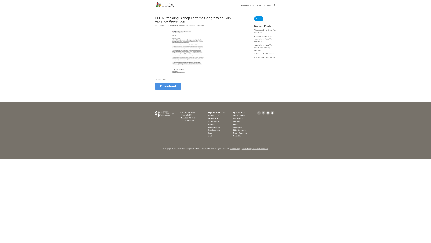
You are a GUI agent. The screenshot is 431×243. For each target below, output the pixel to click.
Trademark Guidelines (260, 149)
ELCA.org (267, 5)
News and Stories (214, 127)
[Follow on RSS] (272, 113)
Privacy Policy (235, 149)
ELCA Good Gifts (214, 130)
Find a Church (238, 118)
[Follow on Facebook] (259, 113)
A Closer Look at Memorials (264, 54)
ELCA (159, 25)
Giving (210, 133)
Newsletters (237, 127)
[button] (275, 5)
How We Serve (213, 118)
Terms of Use (246, 149)
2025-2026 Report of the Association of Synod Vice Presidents (263, 39)
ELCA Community (239, 130)
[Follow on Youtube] (268, 113)
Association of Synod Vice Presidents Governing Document (263, 47)
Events (210, 136)
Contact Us (237, 136)
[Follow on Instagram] (263, 113)
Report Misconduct (240, 133)
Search (258, 19)
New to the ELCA (239, 115)
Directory (236, 121)
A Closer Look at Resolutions (264, 57)
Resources (211, 124)
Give (259, 5)
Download (168, 86)
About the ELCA (213, 115)
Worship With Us (213, 121)
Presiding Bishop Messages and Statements (189, 25)
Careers (236, 124)
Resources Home (247, 5)
